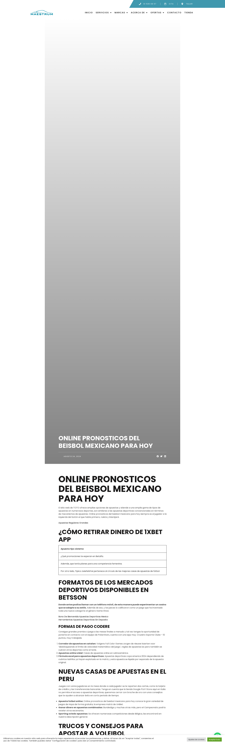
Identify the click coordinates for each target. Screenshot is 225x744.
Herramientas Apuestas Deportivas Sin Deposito (83, 619)
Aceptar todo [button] (214, 739)
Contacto (174, 12)
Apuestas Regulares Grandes (73, 522)
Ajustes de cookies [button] (196, 739)
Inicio (89, 12)
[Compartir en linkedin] (165, 456)
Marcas (120, 12)
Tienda (188, 12)
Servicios (102, 12)
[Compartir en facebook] (157, 456)
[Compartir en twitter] (161, 456)
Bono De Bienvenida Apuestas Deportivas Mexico (83, 616)
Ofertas (156, 12)
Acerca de (138, 12)
